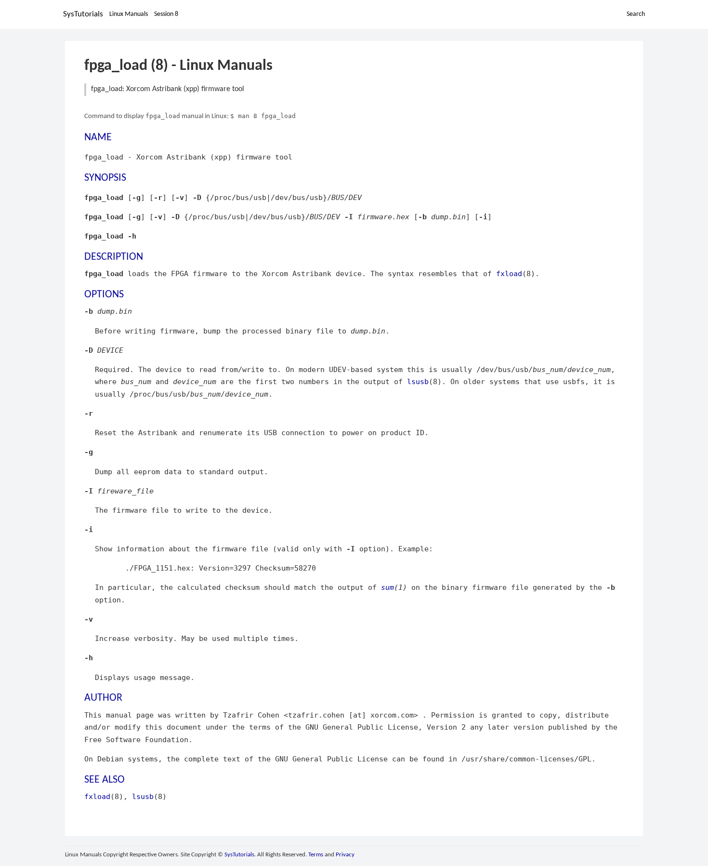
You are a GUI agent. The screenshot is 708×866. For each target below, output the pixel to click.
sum (387, 587)
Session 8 (166, 14)
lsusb (418, 381)
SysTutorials (83, 14)
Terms (315, 855)
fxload (509, 273)
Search (636, 14)
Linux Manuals (128, 14)
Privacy (345, 855)
